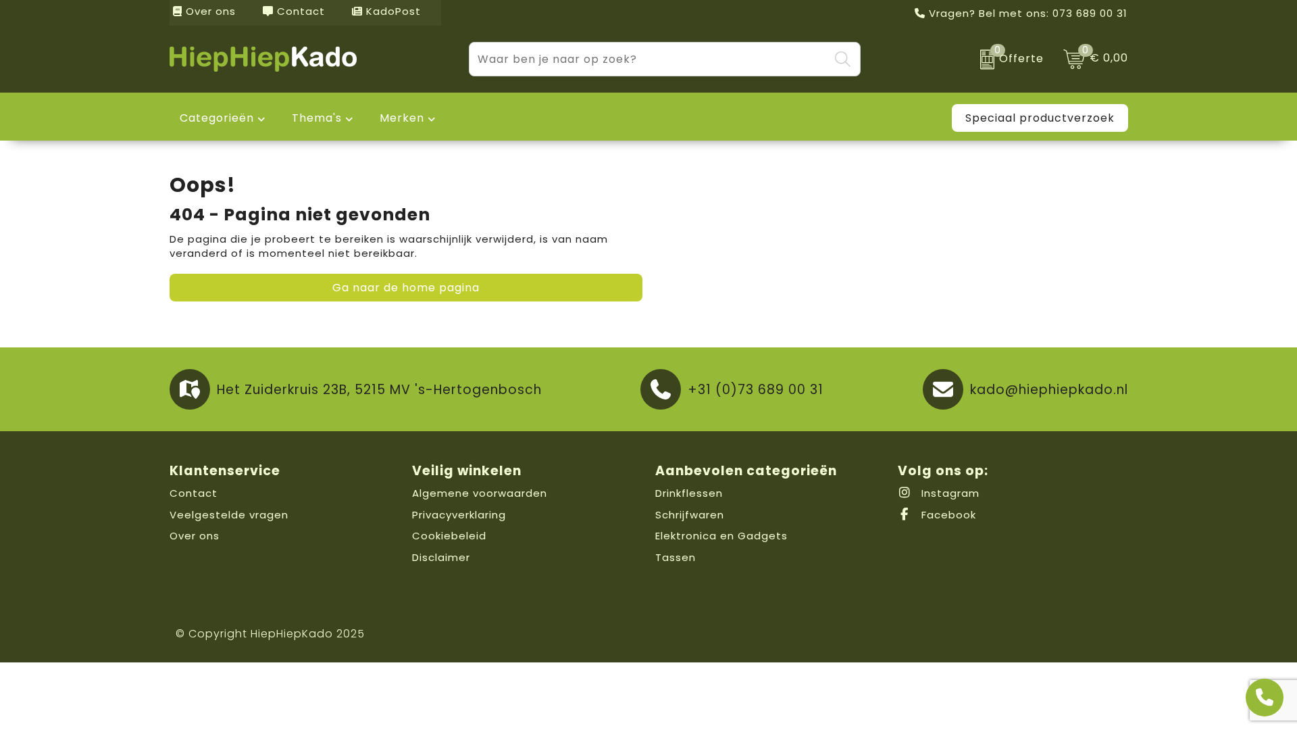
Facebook (947, 515)
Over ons (209, 11)
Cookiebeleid (449, 536)
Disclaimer (441, 557)
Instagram (949, 493)
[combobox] (649, 59)
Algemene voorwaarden (479, 493)
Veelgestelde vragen (229, 515)
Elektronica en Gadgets (721, 536)
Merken (402, 118)
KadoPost (392, 11)
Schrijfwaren (689, 515)
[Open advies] (1264, 697)
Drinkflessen (689, 493)
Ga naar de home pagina (406, 287)
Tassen (675, 557)
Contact (299, 11)
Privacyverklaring (459, 515)
